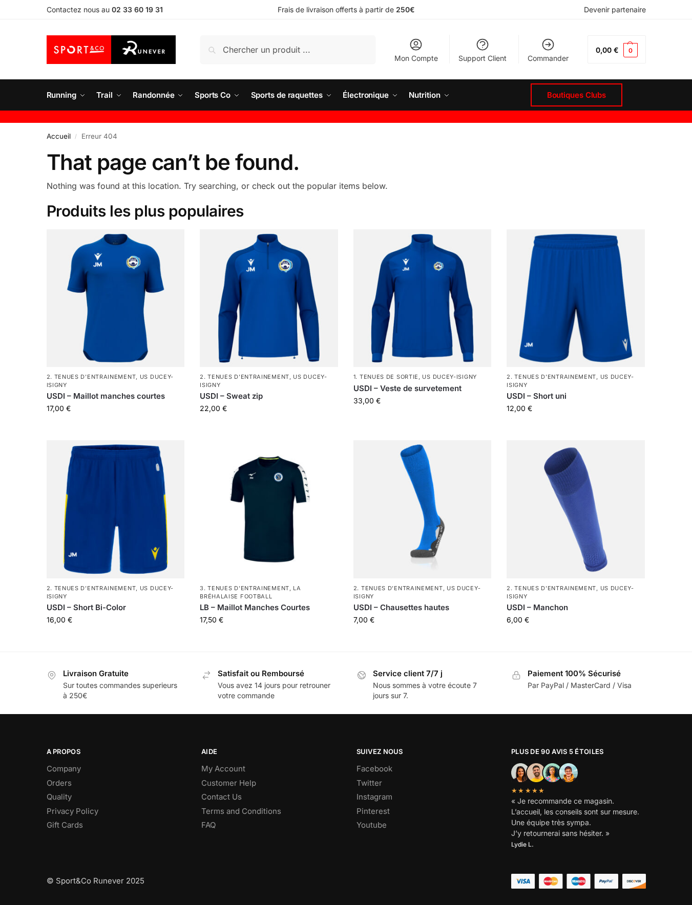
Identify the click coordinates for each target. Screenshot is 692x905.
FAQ (208, 825)
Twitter (369, 783)
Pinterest (373, 811)
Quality (59, 797)
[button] (616, 49)
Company (64, 768)
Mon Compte (416, 58)
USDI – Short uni (537, 396)
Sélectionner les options (115, 429)
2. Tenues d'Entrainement (91, 376)
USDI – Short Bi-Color (86, 607)
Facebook (374, 768)
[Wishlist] (169, 244)
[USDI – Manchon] (576, 509)
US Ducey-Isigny (449, 376)
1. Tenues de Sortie (385, 376)
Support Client (482, 58)
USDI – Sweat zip (231, 396)
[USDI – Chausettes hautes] (422, 509)
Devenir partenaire (615, 9)
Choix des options (422, 641)
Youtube (372, 825)
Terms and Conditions (241, 811)
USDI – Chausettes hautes (401, 607)
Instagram (374, 797)
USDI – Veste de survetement (407, 388)
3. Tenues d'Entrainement (244, 588)
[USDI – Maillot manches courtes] (116, 298)
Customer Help (228, 783)
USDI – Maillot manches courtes (106, 396)
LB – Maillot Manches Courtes (255, 607)
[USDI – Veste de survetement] (422, 298)
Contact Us (221, 797)
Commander (548, 58)
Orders (59, 783)
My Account (223, 768)
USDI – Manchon (537, 607)
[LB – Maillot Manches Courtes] (269, 509)
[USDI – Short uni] (576, 298)
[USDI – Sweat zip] (269, 298)
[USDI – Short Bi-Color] (116, 509)
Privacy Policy (72, 811)
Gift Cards (65, 825)
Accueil (59, 136)
